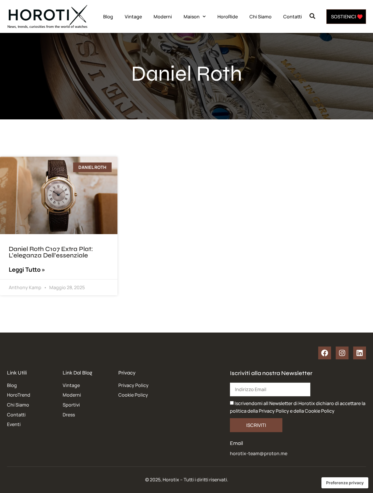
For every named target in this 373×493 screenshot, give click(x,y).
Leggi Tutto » (27, 269)
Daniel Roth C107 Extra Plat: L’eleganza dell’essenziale (51, 252)
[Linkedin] (359, 353)
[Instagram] (342, 353)
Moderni (163, 16)
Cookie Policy (320, 411)
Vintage (133, 16)
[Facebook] (324, 353)
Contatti (292, 16)
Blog (108, 16)
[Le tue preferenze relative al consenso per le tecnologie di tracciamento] (344, 482)
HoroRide (227, 16)
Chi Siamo (260, 16)
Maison (192, 16)
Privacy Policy (274, 411)
